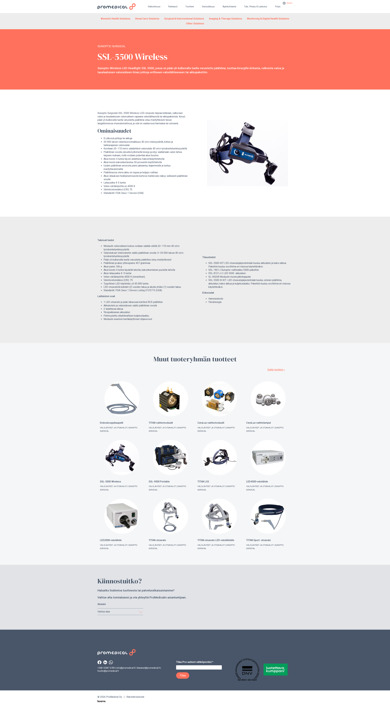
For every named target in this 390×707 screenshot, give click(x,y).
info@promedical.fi (125, 668)
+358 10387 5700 (106, 668)
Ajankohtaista (229, 6)
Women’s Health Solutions (115, 18)
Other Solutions (195, 23)
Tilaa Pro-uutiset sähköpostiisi (194, 662)
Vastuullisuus (208, 6)
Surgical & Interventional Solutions (184, 18)
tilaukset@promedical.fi (148, 668)
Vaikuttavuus (154, 6)
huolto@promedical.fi (108, 671)
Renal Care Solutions (147, 18)
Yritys (277, 6)
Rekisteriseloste (135, 696)
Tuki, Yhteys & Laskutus (255, 6)
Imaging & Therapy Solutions (225, 18)
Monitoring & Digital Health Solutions (268, 18)
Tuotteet (189, 6)
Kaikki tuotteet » (276, 369)
